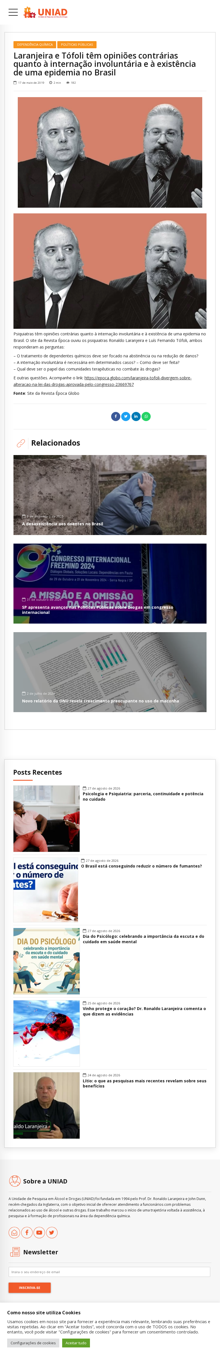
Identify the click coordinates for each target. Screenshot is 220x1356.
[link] (45, 12)
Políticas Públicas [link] (77, 44)
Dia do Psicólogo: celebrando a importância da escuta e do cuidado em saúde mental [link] (143, 939)
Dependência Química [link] (35, 44)
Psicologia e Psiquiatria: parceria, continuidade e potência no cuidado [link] (143, 796)
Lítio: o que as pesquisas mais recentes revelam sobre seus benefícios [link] (145, 1083)
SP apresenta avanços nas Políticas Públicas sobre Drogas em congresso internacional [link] (97, 609)
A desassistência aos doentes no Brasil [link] (62, 523)
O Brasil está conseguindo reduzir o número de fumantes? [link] (141, 866)
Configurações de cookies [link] (33, 1342)
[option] (110, 152)
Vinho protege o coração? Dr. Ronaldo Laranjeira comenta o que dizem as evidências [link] (144, 1011)
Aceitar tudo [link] (76, 1342)
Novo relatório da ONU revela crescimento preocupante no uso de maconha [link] (100, 701)
